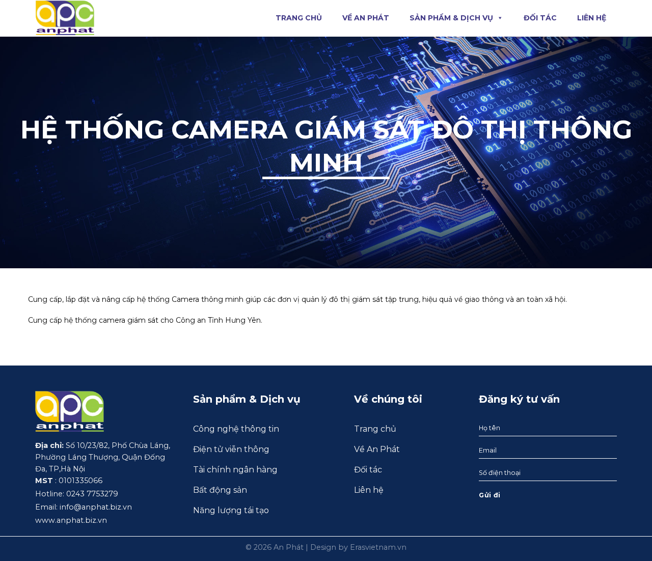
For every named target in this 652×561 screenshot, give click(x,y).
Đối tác (540, 17)
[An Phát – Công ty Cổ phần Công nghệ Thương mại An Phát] (65, 18)
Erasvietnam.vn (378, 547)
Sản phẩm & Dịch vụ (451, 17)
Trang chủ (299, 17)
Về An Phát (365, 17)
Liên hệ (591, 17)
